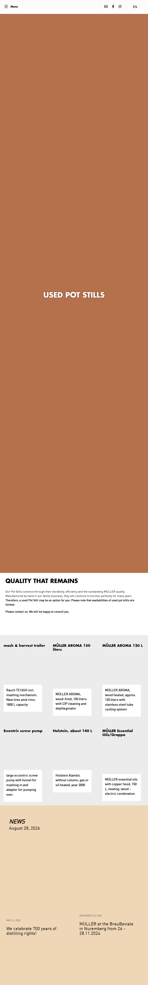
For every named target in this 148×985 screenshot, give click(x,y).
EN (135, 7)
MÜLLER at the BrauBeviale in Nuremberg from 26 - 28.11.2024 (106, 928)
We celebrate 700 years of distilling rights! (31, 930)
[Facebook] (113, 6)
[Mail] (106, 6)
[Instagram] (120, 6)
